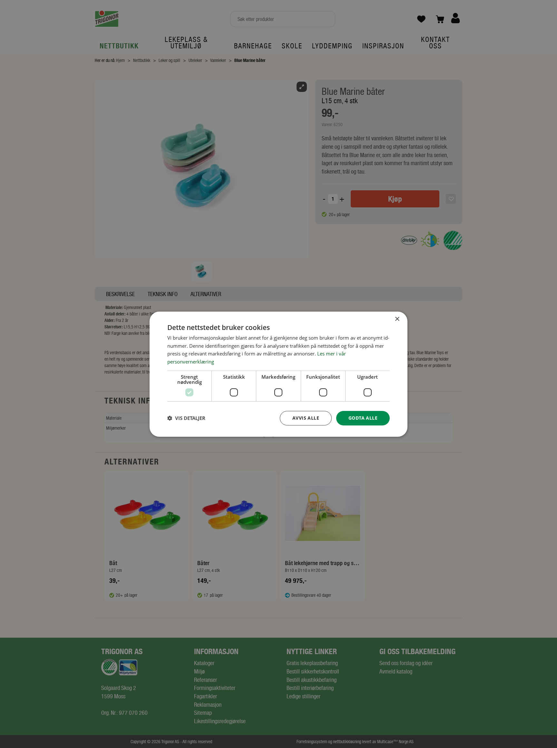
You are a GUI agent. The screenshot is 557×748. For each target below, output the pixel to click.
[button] (186, 418)
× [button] (397, 318)
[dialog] (278, 373)
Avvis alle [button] (305, 418)
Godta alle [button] (362, 418)
